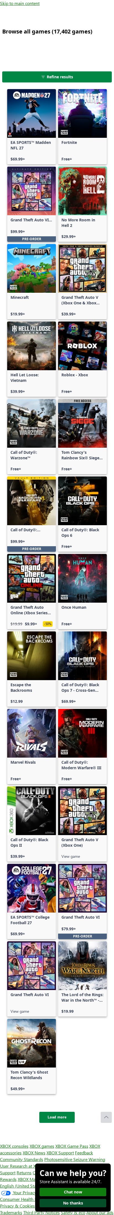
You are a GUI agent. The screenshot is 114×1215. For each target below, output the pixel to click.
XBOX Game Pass (71, 1146)
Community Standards (21, 1159)
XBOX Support (60, 1153)
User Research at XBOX (22, 1166)
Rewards (8, 1179)
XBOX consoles (14, 1146)
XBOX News (34, 1153)
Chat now (73, 1192)
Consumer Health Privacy (24, 1199)
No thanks (73, 1203)
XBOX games (42, 1146)
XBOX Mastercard (34, 1179)
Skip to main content (20, 3)
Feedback (84, 1153)
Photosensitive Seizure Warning (74, 1159)
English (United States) (21, 1186)
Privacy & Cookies (17, 1206)
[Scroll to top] (106, 1117)
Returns (24, 1172)
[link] (31, 126)
